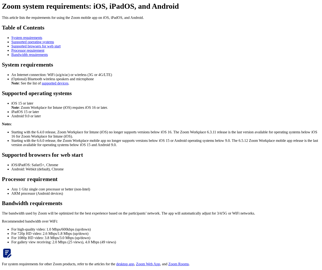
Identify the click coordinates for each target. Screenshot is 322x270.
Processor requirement (27, 50)
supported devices (55, 83)
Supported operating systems (32, 42)
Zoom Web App (148, 264)
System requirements (26, 38)
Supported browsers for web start (36, 46)
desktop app (125, 264)
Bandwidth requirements (29, 55)
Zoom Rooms (178, 264)
